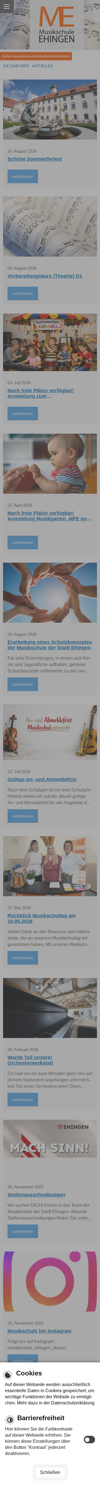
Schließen (50, 1472)
